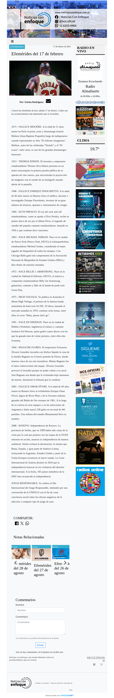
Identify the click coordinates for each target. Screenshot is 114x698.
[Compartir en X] (22, 524)
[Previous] (16, 563)
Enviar (40, 645)
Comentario (22, 616)
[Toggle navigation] (12, 41)
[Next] (65, 563)
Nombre (20, 604)
